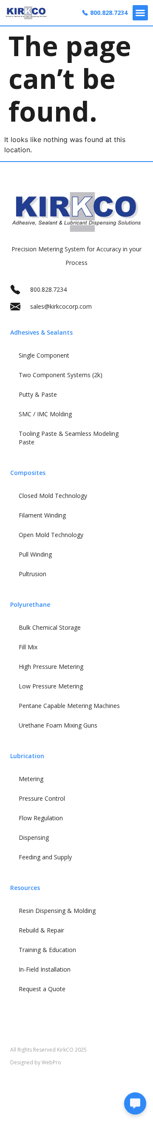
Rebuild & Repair (41, 930)
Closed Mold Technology (53, 496)
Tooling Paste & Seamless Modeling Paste (69, 437)
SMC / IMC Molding (45, 414)
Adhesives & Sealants (41, 332)
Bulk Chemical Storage (50, 627)
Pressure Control (42, 798)
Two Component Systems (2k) (60, 375)
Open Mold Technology (51, 535)
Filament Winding (42, 515)
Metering (31, 779)
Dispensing (34, 837)
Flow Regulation (41, 818)
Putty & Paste (38, 394)
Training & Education (47, 950)
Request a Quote (42, 989)
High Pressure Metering (51, 666)
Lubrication (27, 756)
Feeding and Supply (45, 857)
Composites (27, 473)
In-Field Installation (45, 969)
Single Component (44, 355)
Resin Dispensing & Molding (57, 911)
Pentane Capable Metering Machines (69, 706)
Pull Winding (35, 554)
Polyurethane (30, 604)
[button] (140, 12)
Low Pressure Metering (51, 686)
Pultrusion (32, 574)
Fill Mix (28, 647)
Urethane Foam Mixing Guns (58, 725)
